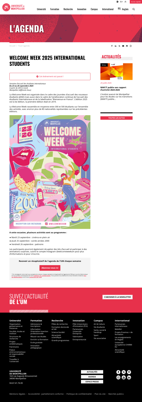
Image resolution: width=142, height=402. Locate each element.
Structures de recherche (15, 337)
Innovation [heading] (79, 320)
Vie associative (100, 338)
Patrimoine (14, 347)
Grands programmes (60, 340)
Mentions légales (17, 394)
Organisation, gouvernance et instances (16, 326)
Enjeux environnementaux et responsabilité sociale (17, 353)
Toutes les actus (116, 118)
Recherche (68, 9)
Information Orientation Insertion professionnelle (39, 331)
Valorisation (78, 336)
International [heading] (122, 320)
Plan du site (100, 394)
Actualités (92, 372)
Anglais (125, 9)
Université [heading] (15, 320)
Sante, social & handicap (100, 331)
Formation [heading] (36, 320)
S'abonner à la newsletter (117, 297)
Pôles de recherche (60, 324)
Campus (94, 9)
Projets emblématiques (16, 342)
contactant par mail (35, 277)
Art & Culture (99, 324)
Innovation (81, 9)
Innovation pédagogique (36, 346)
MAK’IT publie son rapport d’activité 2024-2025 (113, 88)
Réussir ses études (38, 336)
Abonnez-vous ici (49, 267)
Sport (96, 335)
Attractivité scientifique (56, 336)
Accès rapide (136, 2)
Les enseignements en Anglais (123, 338)
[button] (123, 46)
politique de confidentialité (42, 275)
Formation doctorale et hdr (60, 328)
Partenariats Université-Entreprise (78, 331)
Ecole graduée (36, 342)
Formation (54, 9)
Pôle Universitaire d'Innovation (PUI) (80, 325)
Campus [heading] (98, 320)
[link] (112, 46)
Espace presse (92, 381)
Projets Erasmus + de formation (124, 333)
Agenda (92, 377)
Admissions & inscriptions (36, 325)
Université (41, 9)
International (107, 9)
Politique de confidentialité (79, 394)
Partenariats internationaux (121, 325)
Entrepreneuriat (79, 339)
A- (126, 1)
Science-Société (58, 332)
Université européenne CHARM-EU (123, 344)
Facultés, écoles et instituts (17, 332)
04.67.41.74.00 (16, 383)
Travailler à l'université (14, 360)
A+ (121, 1)
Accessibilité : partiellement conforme (46, 394)
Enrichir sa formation (39, 339)
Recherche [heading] (57, 320)
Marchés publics (116, 394)
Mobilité (118, 329)
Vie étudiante (99, 327)
